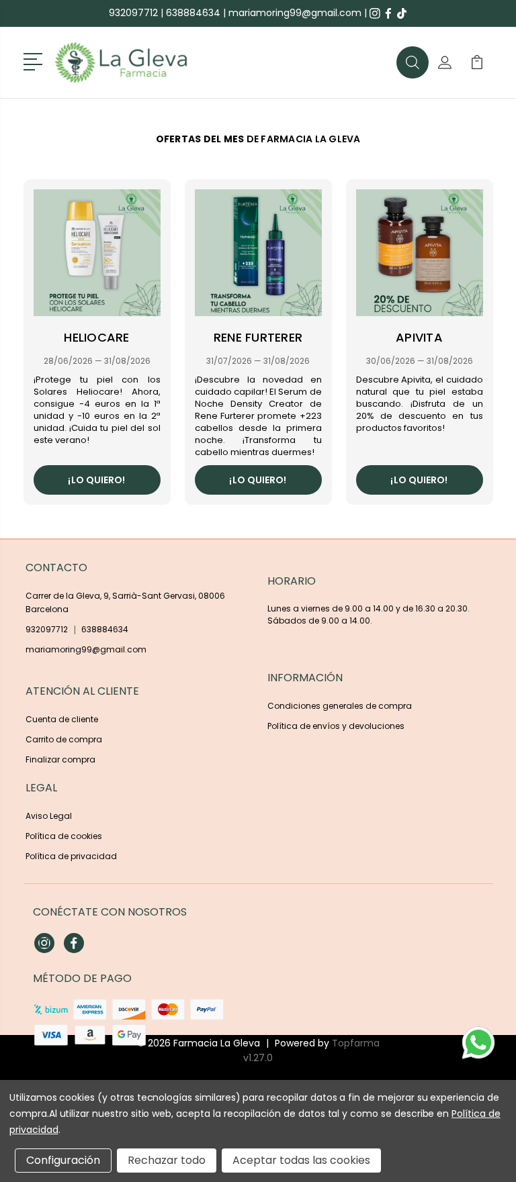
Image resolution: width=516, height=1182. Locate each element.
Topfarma (356, 1043)
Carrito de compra (64, 739)
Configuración (63, 1160)
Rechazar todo (167, 1160)
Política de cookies (64, 836)
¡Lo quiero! (96, 480)
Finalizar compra (60, 759)
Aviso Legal (49, 816)
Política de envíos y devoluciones (335, 726)
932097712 (133, 12)
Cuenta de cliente (62, 719)
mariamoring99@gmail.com (294, 12)
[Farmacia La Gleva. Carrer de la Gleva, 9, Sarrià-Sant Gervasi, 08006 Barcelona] (138, 62)
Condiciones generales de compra (339, 705)
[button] (35, 60)
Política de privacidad (71, 856)
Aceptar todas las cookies (301, 1160)
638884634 (193, 12)
